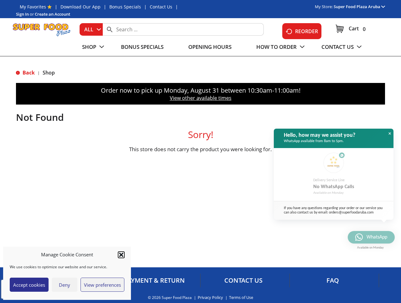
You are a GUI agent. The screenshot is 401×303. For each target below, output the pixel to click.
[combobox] (91, 29)
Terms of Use (241, 297)
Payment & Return (154, 280)
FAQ (332, 280)
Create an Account (52, 14)
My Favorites (33, 7)
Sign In (22, 14)
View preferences (102, 285)
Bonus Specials (125, 7)
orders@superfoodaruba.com (351, 212)
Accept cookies (29, 285)
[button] (121, 255)
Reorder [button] (306, 31)
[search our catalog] (110, 29)
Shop (49, 72)
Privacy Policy (210, 297)
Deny (64, 285)
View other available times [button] (201, 98)
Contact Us (161, 7)
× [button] (389, 133)
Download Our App (80, 7)
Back (28, 72)
